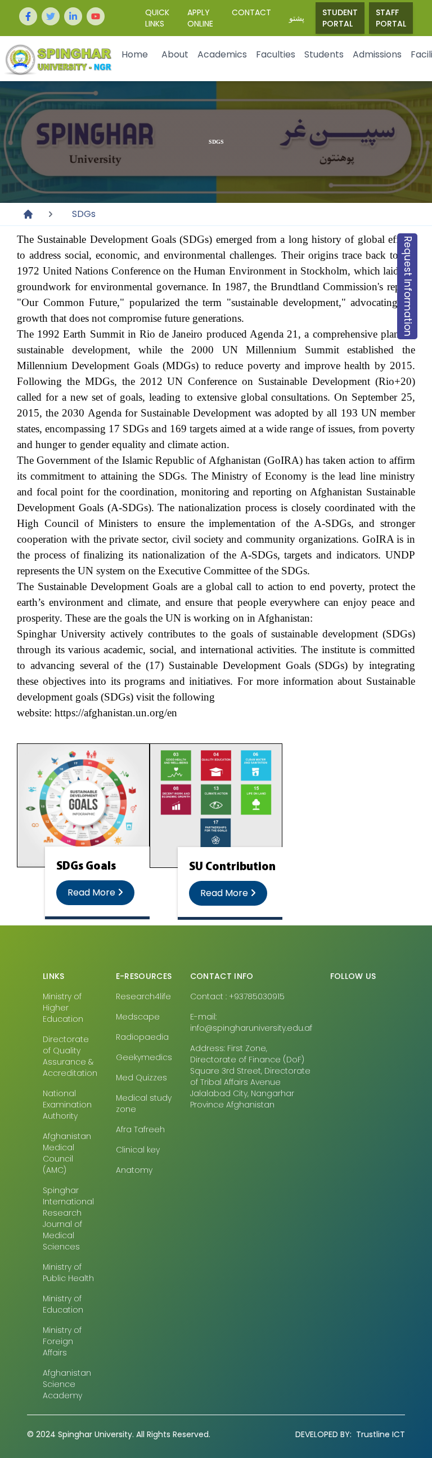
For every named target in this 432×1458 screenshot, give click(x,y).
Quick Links (157, 18)
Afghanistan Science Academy (67, 1384)
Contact (251, 12)
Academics (222, 54)
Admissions (377, 54)
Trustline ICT (350, 1434)
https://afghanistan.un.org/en (116, 713)
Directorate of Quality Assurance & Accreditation (70, 1056)
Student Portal (340, 18)
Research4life (143, 996)
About (174, 54)
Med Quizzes (141, 1077)
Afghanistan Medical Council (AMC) (67, 1153)
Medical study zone (144, 1103)
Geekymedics (144, 1057)
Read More (93, 892)
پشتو (296, 18)
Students (324, 54)
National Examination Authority (67, 1105)
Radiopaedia (142, 1037)
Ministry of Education (63, 1304)
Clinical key (138, 1149)
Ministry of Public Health (68, 1272)
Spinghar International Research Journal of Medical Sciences (68, 1218)
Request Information (408, 286)
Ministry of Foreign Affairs (62, 1341)
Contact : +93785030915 (237, 996)
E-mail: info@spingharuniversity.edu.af (251, 1022)
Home (135, 54)
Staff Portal (391, 18)
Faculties (275, 54)
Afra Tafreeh (140, 1129)
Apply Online (200, 18)
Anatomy (134, 1170)
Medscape (138, 1016)
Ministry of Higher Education (63, 1008)
